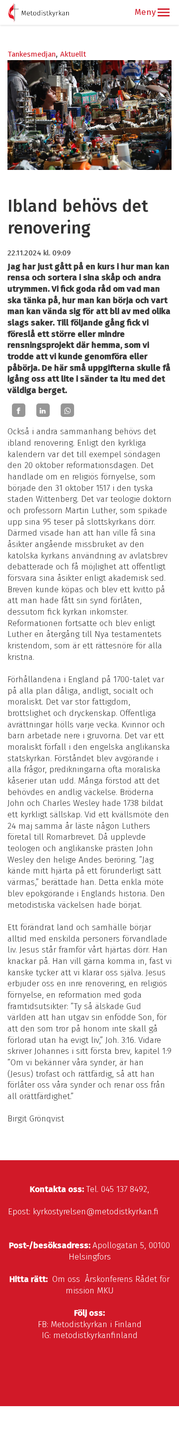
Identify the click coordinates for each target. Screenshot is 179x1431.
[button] (164, 12)
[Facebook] (18, 410)
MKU (105, 1290)
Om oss (66, 1279)
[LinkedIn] (43, 410)
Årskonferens (109, 1279)
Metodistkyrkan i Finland (96, 1324)
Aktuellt (73, 54)
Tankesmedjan (31, 54)
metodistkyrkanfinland (95, 1335)
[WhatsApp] (67, 410)
